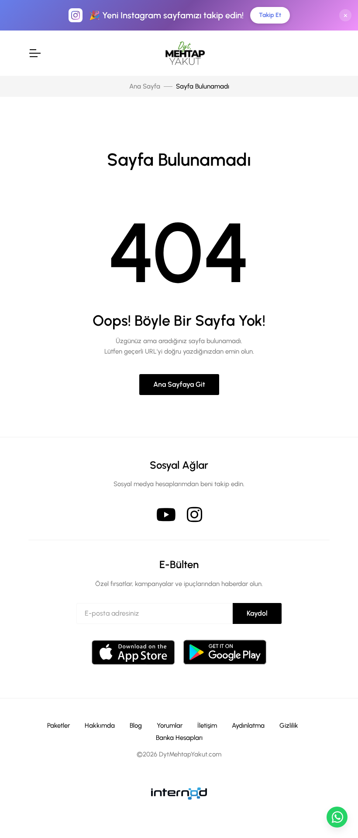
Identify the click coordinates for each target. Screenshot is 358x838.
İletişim (207, 725)
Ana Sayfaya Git (179, 384)
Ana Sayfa (144, 86)
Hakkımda (100, 725)
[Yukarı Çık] (337, 791)
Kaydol (257, 613)
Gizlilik (288, 725)
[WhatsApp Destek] (337, 817)
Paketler (58, 725)
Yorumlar (169, 725)
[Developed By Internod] (179, 793)
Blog (136, 725)
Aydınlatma (248, 725)
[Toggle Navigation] (34, 53)
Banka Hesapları (179, 738)
